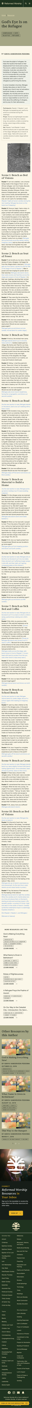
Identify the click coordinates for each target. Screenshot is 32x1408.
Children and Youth (7, 1325)
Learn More (8, 948)
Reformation (20, 1277)
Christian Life (8, 1012)
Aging (3, 1315)
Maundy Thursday (7, 1275)
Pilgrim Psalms (16, 996)
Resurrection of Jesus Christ (13, 979)
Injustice (6, 35)
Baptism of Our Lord (8, 1252)
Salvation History (9, 981)
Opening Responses (23, 1320)
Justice (4, 1378)
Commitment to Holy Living (23, 1338)
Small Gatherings (22, 1283)
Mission (19, 1239)
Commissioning (6, 1335)
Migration (7, 996)
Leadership (5, 1381)
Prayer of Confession (23, 1327)
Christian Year (6, 1328)
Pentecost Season (7, 1295)
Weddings (20, 1293)
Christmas (7, 960)
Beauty (4, 1318)
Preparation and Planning (21, 1265)
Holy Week (5, 1268)
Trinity (18, 1290)
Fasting (4, 1357)
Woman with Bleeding (10, 964)
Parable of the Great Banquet (11, 1139)
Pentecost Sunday (7, 1291)
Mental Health (6, 1385)
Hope (16, 33)
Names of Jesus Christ (11, 962)
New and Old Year (22, 1251)
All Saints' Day (6, 1302)
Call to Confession (22, 1323)
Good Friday (5, 1278)
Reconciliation (21, 1273)
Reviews (19, 1280)
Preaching (20, 1261)
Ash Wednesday (6, 1264)
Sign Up (14, 1213)
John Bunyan (18, 1012)
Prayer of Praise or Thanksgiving (22, 1376)
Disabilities (5, 1348)
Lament (19, 1330)
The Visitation (8, 945)
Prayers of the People (23, 1368)
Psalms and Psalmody (23, 1270)
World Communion (22, 1300)
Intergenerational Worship (7, 1373)
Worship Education (22, 1304)
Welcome (25, 1139)
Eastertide (5, 1285)
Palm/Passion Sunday (8, 1271)
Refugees (15, 35)
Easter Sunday (6, 1281)
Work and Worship (22, 1297)
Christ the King (6, 1305)
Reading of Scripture (23, 1345)
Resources (10, 15)
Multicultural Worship (23, 1248)
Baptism (19, 1352)
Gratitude (4, 1366)
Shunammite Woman (15, 943)
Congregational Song (8, 1338)
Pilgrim (14, 1015)
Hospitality (5, 1369)
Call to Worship (21, 1313)
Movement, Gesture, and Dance (23, 1243)
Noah (5, 943)
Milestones (20, 1235)
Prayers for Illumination (23, 1342)
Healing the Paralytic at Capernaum (14, 941)
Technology (20, 1287)
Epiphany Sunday (7, 1246)
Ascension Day (6, 1288)
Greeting (19, 1317)
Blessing (4, 1321)
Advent (4, 1239)
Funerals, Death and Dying (7, 1361)
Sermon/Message (22, 1349)
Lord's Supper (21, 1372)
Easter (6, 977)
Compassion (7, 33)
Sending (19, 1380)
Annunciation (8, 939)
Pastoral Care (21, 1258)
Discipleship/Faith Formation (7, 1353)
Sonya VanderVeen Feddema (17, 54)
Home (4, 15)
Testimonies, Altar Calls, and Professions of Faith (23, 1363)
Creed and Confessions (20, 1357)
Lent (3, 1261)
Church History (6, 1331)
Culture (4, 1345)
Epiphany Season (7, 1249)
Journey (6, 1015)
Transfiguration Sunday (6, 1257)
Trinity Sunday (6, 1298)
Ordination (20, 1254)
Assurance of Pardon (23, 1333)
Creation (4, 1342)
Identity (15, 960)
